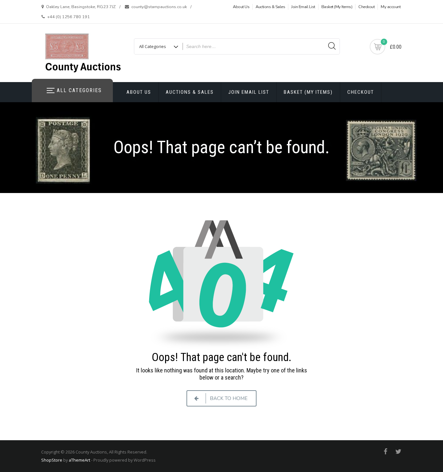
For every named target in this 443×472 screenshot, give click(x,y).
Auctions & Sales (270, 7)
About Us (241, 7)
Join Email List (303, 7)
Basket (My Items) (337, 7)
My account (391, 7)
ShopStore (51, 460)
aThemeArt (79, 460)
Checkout (366, 7)
